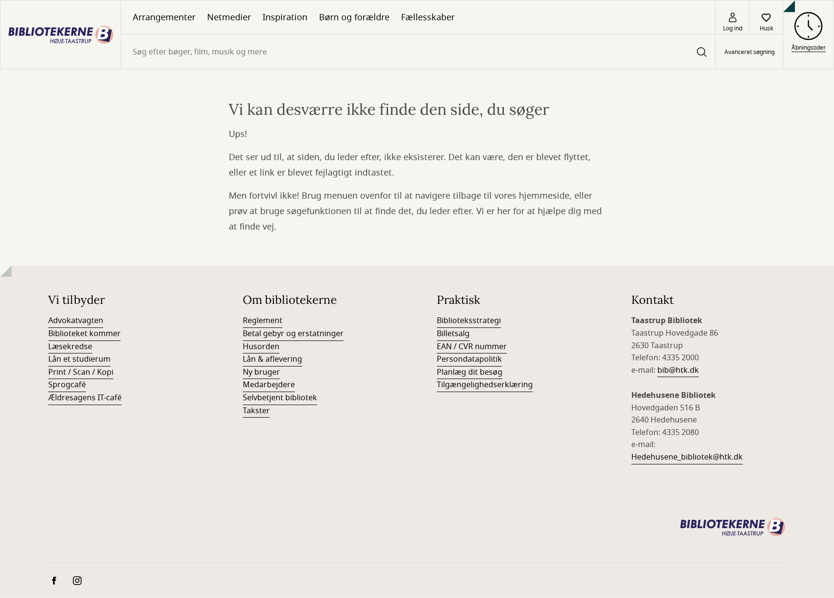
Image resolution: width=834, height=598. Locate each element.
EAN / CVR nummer (472, 347)
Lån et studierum (79, 359)
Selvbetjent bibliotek (280, 398)
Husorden (261, 347)
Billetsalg (453, 334)
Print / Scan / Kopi (80, 372)
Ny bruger (261, 372)
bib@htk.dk (678, 370)
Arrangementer (164, 17)
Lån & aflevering (272, 359)
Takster (256, 411)
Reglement (262, 320)
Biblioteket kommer (84, 334)
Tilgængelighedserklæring (485, 385)
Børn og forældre (354, 17)
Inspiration (285, 17)
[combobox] (418, 52)
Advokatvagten (75, 320)
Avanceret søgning (749, 52)
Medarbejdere (269, 385)
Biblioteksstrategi (469, 320)
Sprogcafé (67, 385)
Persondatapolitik (469, 359)
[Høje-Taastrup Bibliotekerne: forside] (60, 34)
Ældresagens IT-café (85, 398)
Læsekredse (70, 347)
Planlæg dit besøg (469, 372)
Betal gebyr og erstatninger (293, 334)
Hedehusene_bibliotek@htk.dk (687, 457)
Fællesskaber (428, 17)
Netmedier (229, 17)
